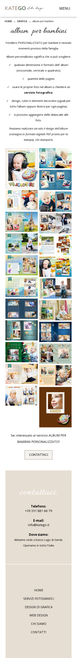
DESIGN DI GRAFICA (39, 607)
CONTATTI (38, 632)
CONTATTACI (38, 454)
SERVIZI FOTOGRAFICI (38, 599)
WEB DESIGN (39, 615)
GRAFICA (22, 21)
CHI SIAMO (38, 624)
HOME (8, 21)
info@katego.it (38, 525)
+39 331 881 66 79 (38, 511)
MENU (64, 8)
